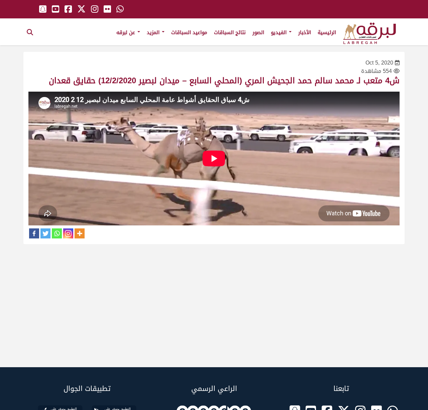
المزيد (154, 32)
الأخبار (304, 32)
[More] (80, 233)
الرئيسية (327, 32)
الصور (258, 32)
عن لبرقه (126, 32)
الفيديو (279, 32)
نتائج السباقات (230, 32)
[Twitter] (45, 233)
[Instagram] (68, 233)
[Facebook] (34, 233)
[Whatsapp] (57, 233)
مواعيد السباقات (189, 32)
